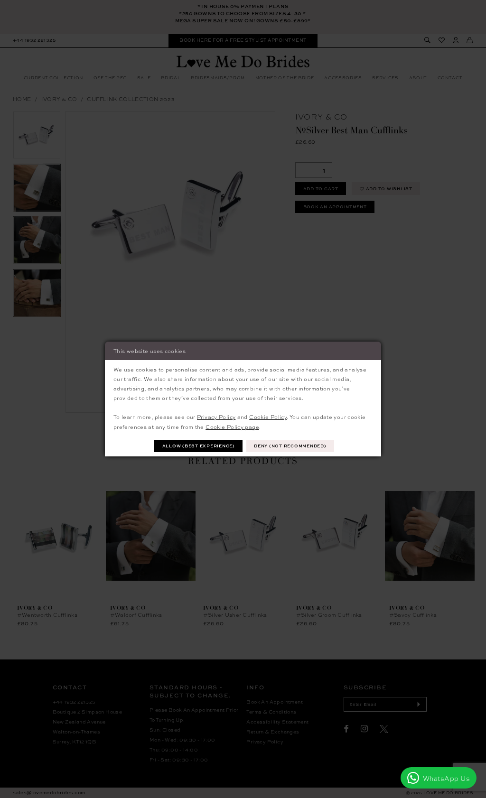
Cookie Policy (268, 416)
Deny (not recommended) (290, 446)
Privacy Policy (216, 416)
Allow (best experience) (198, 446)
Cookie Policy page (232, 426)
